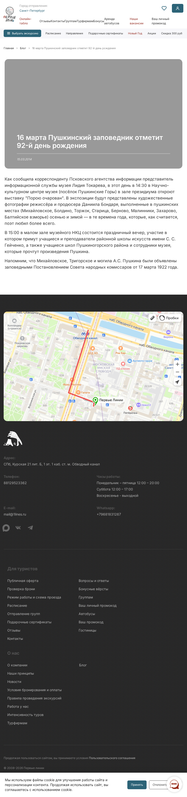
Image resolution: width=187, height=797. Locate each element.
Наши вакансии (136, 21)
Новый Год (135, 33)
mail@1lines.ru (15, 514)
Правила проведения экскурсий (34, 698)
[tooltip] (164, 8)
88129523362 (15, 483)
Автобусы (87, 614)
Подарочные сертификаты (105, 33)
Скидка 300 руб (171, 33)
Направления (74, 33)
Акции (152, 33)
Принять (137, 785)
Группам (71, 21)
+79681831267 (109, 514)
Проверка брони (21, 589)
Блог (83, 665)
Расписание (53, 33)
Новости (14, 681)
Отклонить (160, 785)
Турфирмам (85, 21)
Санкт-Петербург (32, 10)
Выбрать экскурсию (25, 33)
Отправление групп (23, 614)
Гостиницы (87, 630)
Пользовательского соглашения (112, 758)
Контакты (58, 21)
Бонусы (98, 21)
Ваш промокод (91, 622)
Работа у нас (18, 706)
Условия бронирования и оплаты (34, 690)
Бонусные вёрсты (93, 589)
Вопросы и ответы (94, 581)
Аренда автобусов (111, 21)
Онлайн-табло (25, 21)
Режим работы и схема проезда (34, 597)
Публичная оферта (22, 581)
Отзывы (45, 21)
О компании (17, 665)
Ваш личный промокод (160, 21)
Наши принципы (20, 673)
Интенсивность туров (25, 715)
